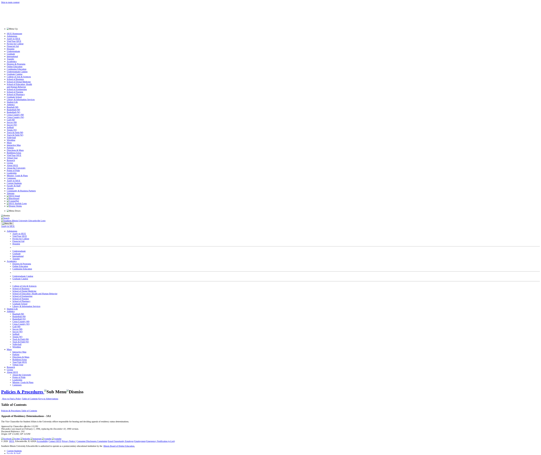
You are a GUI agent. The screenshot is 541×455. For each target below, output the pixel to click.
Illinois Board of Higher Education (118, 446)
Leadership (12, 173)
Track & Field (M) (15, 132)
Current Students (14, 183)
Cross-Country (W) (15, 117)
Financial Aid (13, 46)
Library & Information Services (21, 99)
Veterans (10, 193)
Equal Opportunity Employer (121, 441)
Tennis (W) (12, 130)
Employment (140, 441)
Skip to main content (10, 2)
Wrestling (11, 140)
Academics (12, 61)
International (12, 56)
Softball (10, 127)
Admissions (12, 36)
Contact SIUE (55, 441)
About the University (16, 168)
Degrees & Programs (16, 64)
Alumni (10, 188)
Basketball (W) (13, 112)
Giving (10, 163)
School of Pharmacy (16, 94)
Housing (10, 49)
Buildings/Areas (14, 153)
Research (11, 160)
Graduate (11, 54)
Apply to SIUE (13, 38)
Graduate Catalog (14, 74)
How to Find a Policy (11, 399)
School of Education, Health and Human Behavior (19, 85)
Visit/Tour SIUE (14, 41)
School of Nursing (15, 92)
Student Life (12, 102)
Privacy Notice (68, 441)
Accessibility (42, 441)
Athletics (11, 104)
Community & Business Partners (21, 191)
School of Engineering (17, 89)
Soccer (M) (12, 122)
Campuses (11, 178)
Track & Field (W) (15, 135)
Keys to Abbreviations (48, 399)
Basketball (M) (13, 109)
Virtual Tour (12, 158)
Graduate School (14, 97)
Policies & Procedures (22, 391)
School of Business (15, 79)
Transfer (10, 59)
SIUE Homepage (14, 33)
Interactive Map (14, 145)
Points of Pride (13, 170)
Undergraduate (13, 51)
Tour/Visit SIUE (19, 362)
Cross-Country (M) (15, 115)
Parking (10, 148)
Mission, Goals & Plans (17, 175)
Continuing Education (16, 69)
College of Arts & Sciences (19, 77)
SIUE (11, 441)
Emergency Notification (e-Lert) (160, 441)
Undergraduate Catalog (17, 71)
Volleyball (11, 137)
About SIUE (12, 165)
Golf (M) (11, 120)
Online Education (14, 66)
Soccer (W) (12, 125)
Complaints (102, 441)
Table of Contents (30, 399)
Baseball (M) (12, 107)
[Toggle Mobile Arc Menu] (7, 223)
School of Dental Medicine (19, 82)
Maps (9, 142)
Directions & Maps (15, 150)
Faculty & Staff (13, 186)
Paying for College (15, 44)
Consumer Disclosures (87, 441)
